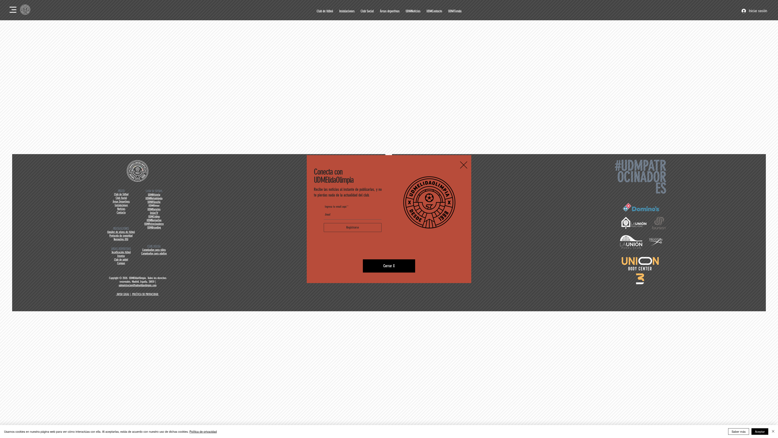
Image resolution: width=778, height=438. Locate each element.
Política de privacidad (203, 431)
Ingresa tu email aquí (335, 206)
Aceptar (760, 431)
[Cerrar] (773, 431)
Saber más (739, 431)
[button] (463, 165)
